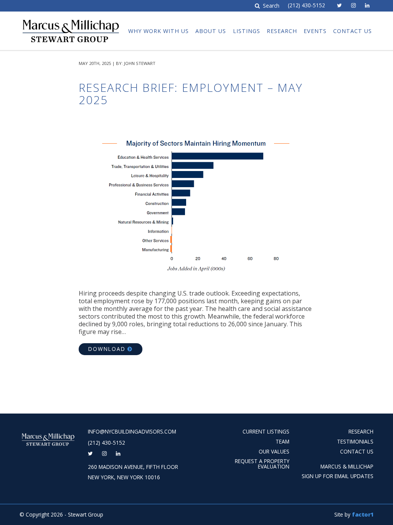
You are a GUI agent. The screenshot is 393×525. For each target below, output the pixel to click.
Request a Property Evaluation (262, 463)
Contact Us (352, 31)
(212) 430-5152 (306, 5)
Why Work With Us (158, 31)
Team (282, 441)
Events (315, 31)
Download (106, 348)
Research (282, 31)
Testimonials (355, 441)
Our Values (274, 451)
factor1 (362, 514)
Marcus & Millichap (346, 466)
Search (270, 6)
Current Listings (266, 431)
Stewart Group (70, 18)
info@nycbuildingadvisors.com (132, 431)
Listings (246, 31)
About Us (210, 31)
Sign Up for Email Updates (337, 476)
